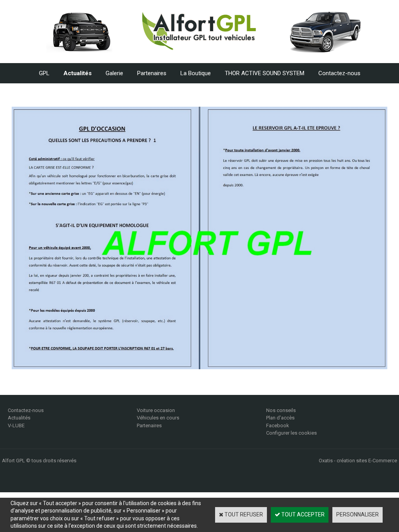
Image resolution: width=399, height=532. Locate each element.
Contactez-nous (339, 73)
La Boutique (195, 73)
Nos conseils (281, 410)
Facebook (277, 425)
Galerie (114, 73)
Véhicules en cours (158, 418)
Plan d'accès (280, 418)
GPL (44, 73)
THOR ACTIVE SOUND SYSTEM (264, 73)
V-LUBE (16, 425)
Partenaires (151, 73)
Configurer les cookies (291, 433)
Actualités (78, 73)
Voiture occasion (156, 410)
